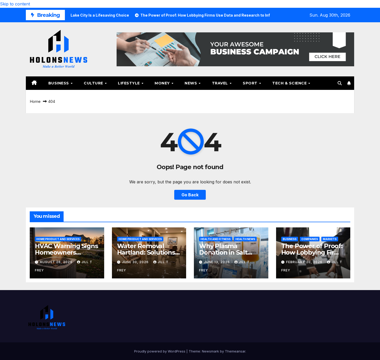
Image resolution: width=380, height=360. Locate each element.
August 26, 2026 (56, 262)
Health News (245, 239)
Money (163, 83)
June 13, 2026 (217, 262)
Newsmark (210, 351)
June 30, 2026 (136, 262)
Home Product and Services (58, 239)
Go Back (190, 194)
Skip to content (15, 3)
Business (59, 83)
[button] (340, 83)
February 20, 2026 (304, 262)
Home (35, 101)
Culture (94, 83)
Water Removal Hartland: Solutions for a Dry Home (146, 252)
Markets (330, 239)
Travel (220, 83)
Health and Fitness (216, 239)
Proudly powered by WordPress (160, 351)
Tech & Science (290, 83)
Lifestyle (129, 83)
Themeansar (235, 351)
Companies (309, 239)
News (191, 83)
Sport (251, 83)
